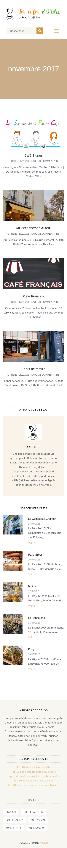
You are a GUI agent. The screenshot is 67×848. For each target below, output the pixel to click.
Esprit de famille (33, 369)
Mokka (32, 586)
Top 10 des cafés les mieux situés (33, 780)
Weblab (43, 842)
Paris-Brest (35, 554)
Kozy (31, 649)
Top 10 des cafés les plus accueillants (33, 771)
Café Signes (33, 155)
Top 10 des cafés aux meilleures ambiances (33, 785)
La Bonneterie (36, 617)
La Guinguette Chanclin (42, 518)
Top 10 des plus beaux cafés (33, 767)
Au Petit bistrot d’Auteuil (33, 228)
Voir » (31, 542)
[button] (56, 31)
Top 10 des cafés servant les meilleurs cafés (33, 776)
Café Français (33, 296)
